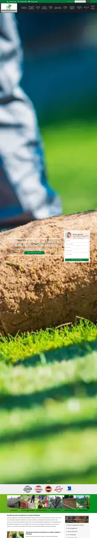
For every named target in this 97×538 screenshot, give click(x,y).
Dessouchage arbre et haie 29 (58, 8)
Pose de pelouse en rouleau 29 (44, 7)
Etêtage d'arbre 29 (51, 7)
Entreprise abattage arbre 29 (72, 7)
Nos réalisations (34, 252)
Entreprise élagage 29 (24, 8)
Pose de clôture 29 (65, 7)
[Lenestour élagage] (9, 8)
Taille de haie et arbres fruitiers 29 (31, 7)
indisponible (12, 1)
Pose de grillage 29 (38, 7)
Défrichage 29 (86, 8)
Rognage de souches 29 (93, 8)
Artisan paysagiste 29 (79, 7)
